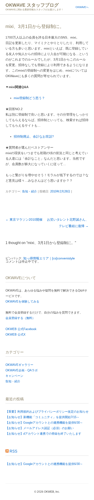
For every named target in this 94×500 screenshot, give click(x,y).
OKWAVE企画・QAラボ (21, 370)
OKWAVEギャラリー (19, 365)
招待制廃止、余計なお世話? (34, 136)
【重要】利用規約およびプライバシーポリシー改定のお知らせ (47, 411)
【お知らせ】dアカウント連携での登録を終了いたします (43, 433)
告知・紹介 (29, 191)
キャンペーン (14, 376)
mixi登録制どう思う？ (29, 98)
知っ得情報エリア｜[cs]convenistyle (49, 258)
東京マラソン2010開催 (23, 219)
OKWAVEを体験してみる (22, 301)
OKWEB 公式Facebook (21, 329)
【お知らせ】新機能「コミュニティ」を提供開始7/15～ (42, 417)
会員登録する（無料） (20, 318)
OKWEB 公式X (15, 334)
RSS (13, 451)
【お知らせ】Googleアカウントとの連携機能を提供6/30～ (44, 422)
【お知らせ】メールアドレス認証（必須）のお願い (39, 428)
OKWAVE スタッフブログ (32, 5)
